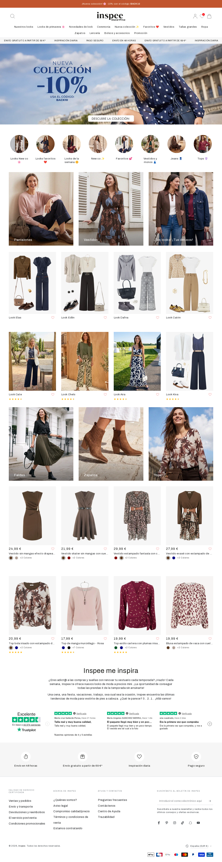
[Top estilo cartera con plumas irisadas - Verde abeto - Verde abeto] (116, 648)
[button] (12, 16)
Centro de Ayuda (109, 811)
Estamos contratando (67, 828)
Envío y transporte (21, 806)
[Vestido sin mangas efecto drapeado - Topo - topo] (16, 558)
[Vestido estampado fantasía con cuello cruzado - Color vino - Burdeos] (116, 558)
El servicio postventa (23, 817)
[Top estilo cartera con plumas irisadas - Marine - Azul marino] (121, 648)
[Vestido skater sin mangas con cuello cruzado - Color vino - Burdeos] (69, 558)
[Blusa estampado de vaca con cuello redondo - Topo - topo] (174, 648)
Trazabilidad (106, 816)
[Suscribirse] (211, 801)
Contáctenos (106, 805)
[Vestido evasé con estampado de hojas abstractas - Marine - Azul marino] (174, 558)
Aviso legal (60, 805)
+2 (26, 558)
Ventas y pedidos (20, 800)
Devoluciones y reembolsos (27, 812)
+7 (78, 647)
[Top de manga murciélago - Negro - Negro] (69, 648)
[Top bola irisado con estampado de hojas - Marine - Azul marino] (16, 648)
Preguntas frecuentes (112, 799)
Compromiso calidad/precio (71, 811)
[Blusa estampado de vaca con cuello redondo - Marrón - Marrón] (168, 648)
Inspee (21, 846)
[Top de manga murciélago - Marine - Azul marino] (63, 648)
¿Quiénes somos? (65, 799)
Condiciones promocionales (27, 823)
